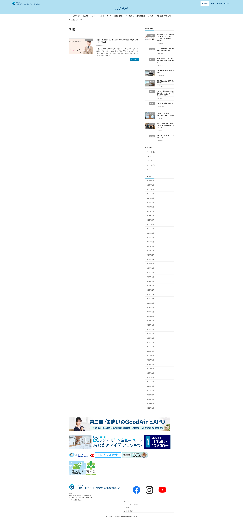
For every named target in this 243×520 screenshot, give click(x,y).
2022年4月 (150, 377)
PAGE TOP (236, 502)
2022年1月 (150, 390)
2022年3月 (150, 382)
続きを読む (134, 59)
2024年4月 (150, 277)
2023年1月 (150, 338)
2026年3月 (150, 202)
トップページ (127, 501)
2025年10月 (150, 220)
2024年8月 (150, 264)
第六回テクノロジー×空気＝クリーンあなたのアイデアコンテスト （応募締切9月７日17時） (165, 37)
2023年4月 (150, 325)
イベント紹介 (151, 152)
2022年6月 (150, 369)
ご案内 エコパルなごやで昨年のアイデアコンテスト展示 (165, 114)
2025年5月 (150, 237)
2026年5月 (150, 194)
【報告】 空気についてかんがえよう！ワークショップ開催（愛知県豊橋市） (165, 93)
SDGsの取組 (127, 507)
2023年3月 (150, 329)
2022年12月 (150, 342)
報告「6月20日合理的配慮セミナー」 (165, 72)
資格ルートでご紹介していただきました (165, 136)
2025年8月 (150, 224)
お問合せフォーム (77, 500)
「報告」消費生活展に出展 (165, 103)
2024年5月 (150, 272)
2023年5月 (150, 320)
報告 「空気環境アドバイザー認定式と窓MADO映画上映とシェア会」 (165, 125)
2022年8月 (150, 360)
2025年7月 (150, 229)
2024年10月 (150, 259)
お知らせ (149, 161)
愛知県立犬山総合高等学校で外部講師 (165, 82)
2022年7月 (150, 364)
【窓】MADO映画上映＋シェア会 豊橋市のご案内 (165, 49)
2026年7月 (150, 185)
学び (148, 169)
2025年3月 (150, 242)
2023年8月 (150, 307)
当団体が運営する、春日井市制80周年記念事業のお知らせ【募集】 (117, 40)
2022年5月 (150, 373)
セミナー (151, 156)
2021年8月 (150, 408)
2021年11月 (150, 395)
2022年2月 (150, 386)
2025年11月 (150, 215)
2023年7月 (150, 312)
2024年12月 (150, 250)
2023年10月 (150, 299)
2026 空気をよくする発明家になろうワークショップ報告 (165, 60)
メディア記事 (150, 165)
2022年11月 (150, 347)
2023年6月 (150, 316)
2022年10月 (150, 351)
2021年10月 (150, 399)
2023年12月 (150, 290)
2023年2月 (150, 334)
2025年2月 (150, 246)
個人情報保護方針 (128, 511)
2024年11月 (150, 255)
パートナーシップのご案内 (131, 504)
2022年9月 (150, 355)
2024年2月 (150, 285)
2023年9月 (150, 303)
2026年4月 (150, 198)
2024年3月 (150, 281)
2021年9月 (150, 403)
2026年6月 (150, 189)
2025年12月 (150, 211)
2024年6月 (150, 268)
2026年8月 (150, 180)
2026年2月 (150, 207)
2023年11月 (150, 294)
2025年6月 (150, 233)
